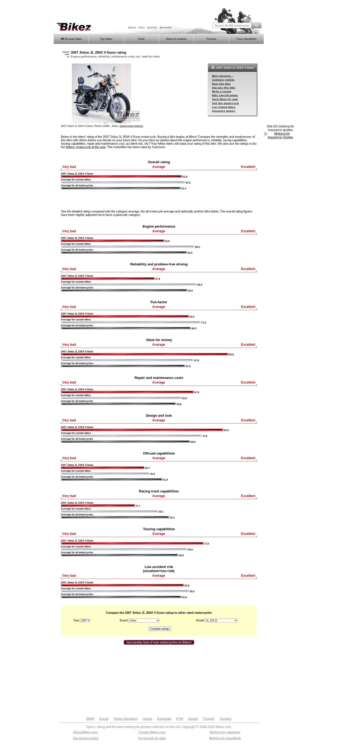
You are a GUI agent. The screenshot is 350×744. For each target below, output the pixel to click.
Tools (141, 38)
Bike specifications (225, 95)
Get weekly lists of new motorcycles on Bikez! (158, 642)
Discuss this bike (223, 87)
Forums (211, 38)
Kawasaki (164, 719)
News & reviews (176, 38)
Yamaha (225, 719)
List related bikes (224, 107)
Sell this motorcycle (225, 103)
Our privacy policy (86, 738)
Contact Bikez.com (152, 732)
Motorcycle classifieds (225, 738)
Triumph (208, 719)
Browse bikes (73, 38)
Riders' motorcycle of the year (85, 147)
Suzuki (193, 719)
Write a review (221, 91)
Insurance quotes (223, 111)
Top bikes (106, 38)
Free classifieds (246, 38)
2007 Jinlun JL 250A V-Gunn (235, 67)
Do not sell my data (152, 738)
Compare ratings (223, 79)
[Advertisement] (127, 11)
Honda (147, 719)
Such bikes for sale (225, 99)
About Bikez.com (85, 732)
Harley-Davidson (125, 719)
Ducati (104, 719)
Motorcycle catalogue (225, 732)
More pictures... (222, 76)
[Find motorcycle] (256, 25)
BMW (90, 719)
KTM (179, 719)
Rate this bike (221, 84)
